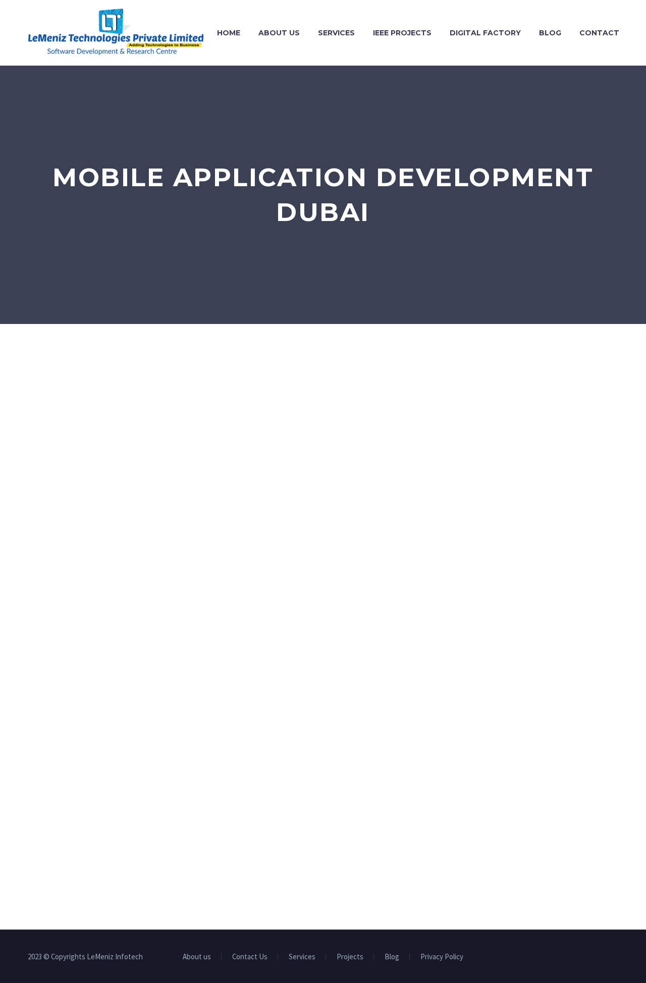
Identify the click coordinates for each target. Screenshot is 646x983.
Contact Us (249, 957)
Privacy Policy (441, 957)
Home (228, 32)
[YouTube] (602, 957)
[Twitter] (589, 957)
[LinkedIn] (576, 957)
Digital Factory (485, 32)
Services (336, 32)
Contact (599, 32)
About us (279, 32)
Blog (550, 32)
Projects (350, 957)
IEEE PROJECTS (402, 32)
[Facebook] (563, 957)
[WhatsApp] (615, 957)
